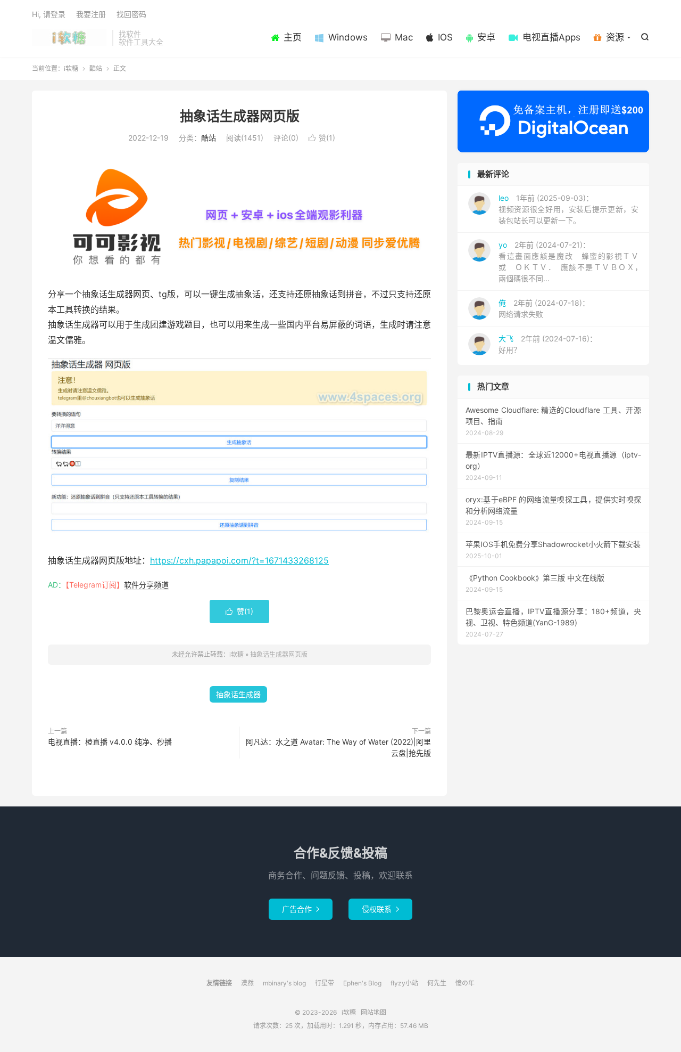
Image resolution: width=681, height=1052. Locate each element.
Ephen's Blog (362, 983)
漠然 (247, 983)
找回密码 (131, 14)
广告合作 (300, 909)
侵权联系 (380, 909)
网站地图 (373, 1012)
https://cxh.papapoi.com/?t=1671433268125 (239, 560)
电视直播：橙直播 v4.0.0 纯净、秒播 (110, 741)
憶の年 (465, 983)
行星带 (324, 983)
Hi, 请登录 (48, 14)
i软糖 (69, 37)
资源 (615, 37)
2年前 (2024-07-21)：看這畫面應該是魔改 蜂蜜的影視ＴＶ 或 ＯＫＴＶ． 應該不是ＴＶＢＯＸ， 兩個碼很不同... (572, 261)
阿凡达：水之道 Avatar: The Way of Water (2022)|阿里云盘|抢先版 (338, 747)
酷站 (95, 68)
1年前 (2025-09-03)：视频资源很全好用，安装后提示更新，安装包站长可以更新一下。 (568, 209)
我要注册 (91, 14)
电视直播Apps (551, 37)
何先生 (436, 983)
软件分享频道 (146, 584)
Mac (404, 37)
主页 (293, 37)
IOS (445, 37)
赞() (322, 137)
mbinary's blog (284, 983)
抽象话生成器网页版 (240, 116)
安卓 (486, 37)
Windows (348, 37)
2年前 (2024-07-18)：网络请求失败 (544, 308)
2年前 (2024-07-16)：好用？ (548, 344)
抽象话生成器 (238, 694)
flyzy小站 (404, 983)
